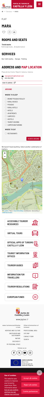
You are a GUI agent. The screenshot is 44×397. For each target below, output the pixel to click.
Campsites (11, 116)
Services (9, 11)
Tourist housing (13, 122)
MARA (16, 11)
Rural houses (13, 102)
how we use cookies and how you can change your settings (11, 392)
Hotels (10, 110)
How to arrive (7, 83)
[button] (4, 153)
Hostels (11, 119)
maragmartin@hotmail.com (14, 76)
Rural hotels (12, 107)
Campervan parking (15, 125)
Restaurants (12, 133)
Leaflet (6, 211)
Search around (33, 139)
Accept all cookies (30, 378)
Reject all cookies (30, 384)
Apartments (12, 113)
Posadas (11, 104)
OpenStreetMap (18, 211)
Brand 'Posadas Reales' (16, 99)
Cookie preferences (30, 391)
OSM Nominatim (7, 212)
